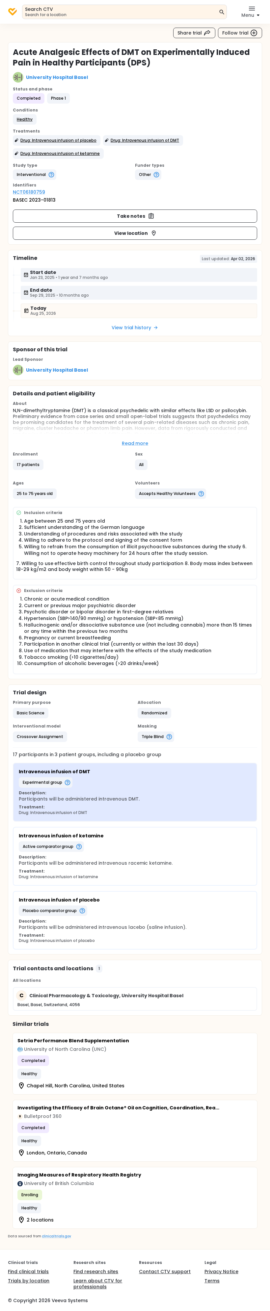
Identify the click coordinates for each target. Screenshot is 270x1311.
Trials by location (28, 1281)
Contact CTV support (165, 1271)
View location (131, 233)
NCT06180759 (29, 192)
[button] (25, 119)
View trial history (131, 327)
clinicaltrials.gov (56, 1236)
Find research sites (95, 1271)
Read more (135, 443)
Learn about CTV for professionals (97, 1284)
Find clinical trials (28, 1271)
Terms (212, 1281)
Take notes (131, 216)
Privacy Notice (221, 1271)
